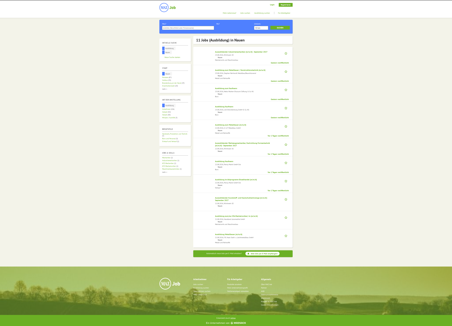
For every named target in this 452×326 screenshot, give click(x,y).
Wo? (218, 24)
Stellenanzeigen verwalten (238, 291)
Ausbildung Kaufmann (224, 106)
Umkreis (257, 24)
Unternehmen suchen (201, 291)
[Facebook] (161, 294)
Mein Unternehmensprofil (237, 288)
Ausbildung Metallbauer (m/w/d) (228, 234)
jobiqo (233, 318)
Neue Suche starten (172, 57)
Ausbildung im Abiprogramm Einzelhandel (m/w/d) (236, 179)
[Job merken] (287, 53)
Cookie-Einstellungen (269, 305)
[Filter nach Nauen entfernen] (163, 74)
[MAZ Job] (167, 7)
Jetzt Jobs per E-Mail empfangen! (264, 253)
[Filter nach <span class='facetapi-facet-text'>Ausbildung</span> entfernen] (163, 48)
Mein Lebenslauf (229, 13)
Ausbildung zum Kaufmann (226, 88)
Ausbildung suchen (262, 13)
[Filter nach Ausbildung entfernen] (163, 105)
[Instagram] (165, 294)
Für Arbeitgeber (284, 13)
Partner (264, 288)
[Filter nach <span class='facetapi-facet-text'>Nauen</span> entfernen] (163, 52)
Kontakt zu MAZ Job (269, 301)
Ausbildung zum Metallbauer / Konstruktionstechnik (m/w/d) (240, 70)
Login (272, 4)
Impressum (265, 298)
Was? (164, 24)
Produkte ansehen (234, 284)
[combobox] (188, 28)
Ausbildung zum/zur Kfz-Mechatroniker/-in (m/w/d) (236, 216)
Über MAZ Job (266, 284)
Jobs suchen (245, 13)
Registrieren (286, 5)
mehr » (164, 89)
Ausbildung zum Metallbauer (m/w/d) (230, 125)
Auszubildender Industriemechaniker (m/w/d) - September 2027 (241, 52)
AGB (262, 291)
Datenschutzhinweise (269, 294)
